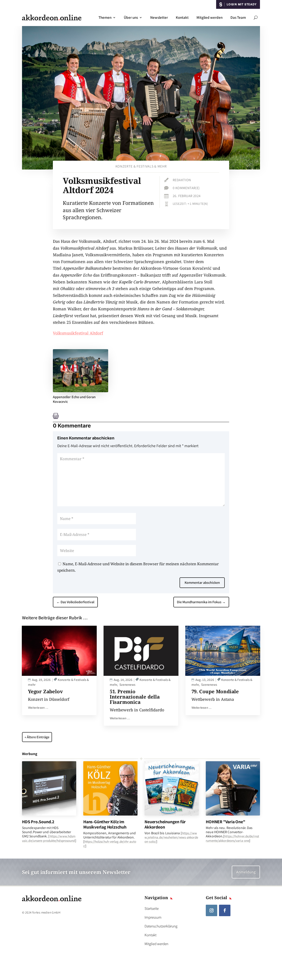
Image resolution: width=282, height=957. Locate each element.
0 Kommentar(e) (186, 188)
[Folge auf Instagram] (211, 910)
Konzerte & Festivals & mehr (141, 166)
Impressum (153, 917)
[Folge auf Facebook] (224, 910)
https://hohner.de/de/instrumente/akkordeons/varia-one (232, 838)
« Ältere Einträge (37, 737)
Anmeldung (246, 871)
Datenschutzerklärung (161, 926)
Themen (104, 17)
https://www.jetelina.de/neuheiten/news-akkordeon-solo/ (171, 837)
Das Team (238, 17)
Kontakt (182, 17)
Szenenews (127, 684)
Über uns (131, 17)
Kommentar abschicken (202, 582)
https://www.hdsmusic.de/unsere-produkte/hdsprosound (48, 838)
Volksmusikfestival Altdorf (78, 333)
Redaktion (182, 180)
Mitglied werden (210, 17)
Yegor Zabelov (45, 691)
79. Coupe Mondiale (215, 691)
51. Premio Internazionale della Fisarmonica (135, 696)
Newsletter (159, 17)
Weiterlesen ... (38, 707)
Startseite (152, 908)
